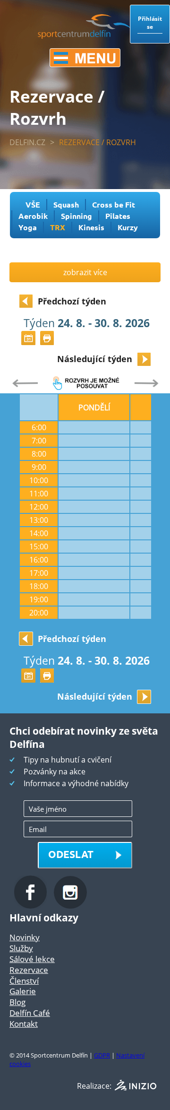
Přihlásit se (150, 23)
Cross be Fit (113, 204)
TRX (57, 227)
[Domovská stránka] (85, 36)
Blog (17, 1002)
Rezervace (28, 969)
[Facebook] (31, 906)
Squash (66, 204)
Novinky (24, 937)
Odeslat (71, 854)
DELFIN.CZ (27, 142)
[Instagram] (70, 906)
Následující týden (94, 358)
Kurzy (128, 227)
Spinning (76, 216)
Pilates (117, 216)
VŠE (33, 204)
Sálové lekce (32, 959)
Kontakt (23, 1023)
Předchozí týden (72, 301)
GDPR (102, 1055)
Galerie (22, 991)
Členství (24, 980)
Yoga (27, 227)
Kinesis (91, 227)
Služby (21, 948)
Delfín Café (29, 1012)
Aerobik (33, 216)
